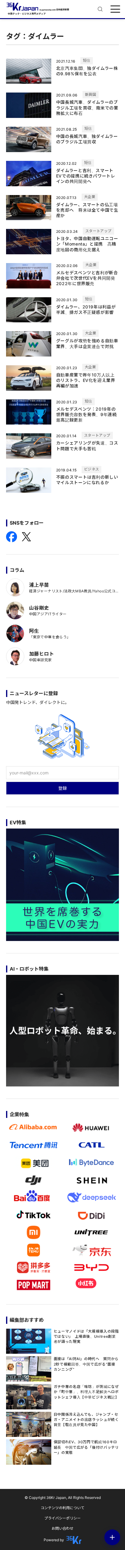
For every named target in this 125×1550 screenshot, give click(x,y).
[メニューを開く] (115, 9)
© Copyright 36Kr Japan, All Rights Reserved (63, 1497)
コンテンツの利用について (62, 1508)
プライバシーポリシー (62, 1518)
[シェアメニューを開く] (112, 1537)
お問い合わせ (62, 1528)
